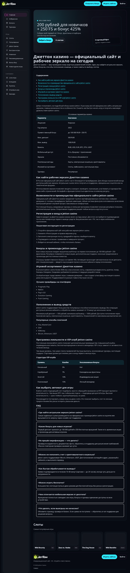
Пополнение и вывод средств (50, 95)
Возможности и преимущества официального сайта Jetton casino (64, 83)
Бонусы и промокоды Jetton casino (51, 89)
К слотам (59, 40)
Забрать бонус (45, 40)
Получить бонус (92, 3)
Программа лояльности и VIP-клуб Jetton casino (57, 98)
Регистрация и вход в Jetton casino (51, 86)
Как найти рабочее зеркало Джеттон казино (55, 80)
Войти (122, 3)
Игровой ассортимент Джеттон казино (53, 92)
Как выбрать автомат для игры (50, 101)
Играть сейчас (109, 3)
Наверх (36, 568)
